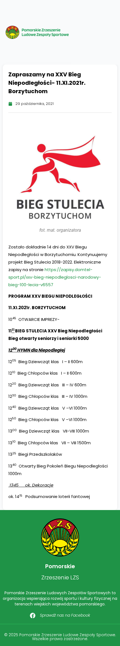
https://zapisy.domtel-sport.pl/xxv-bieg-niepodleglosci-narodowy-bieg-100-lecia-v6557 (54, 277)
